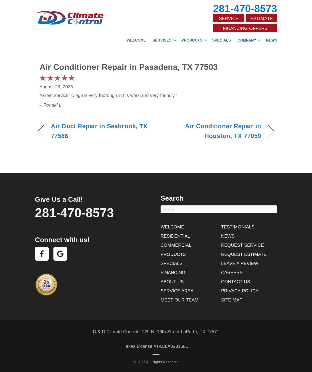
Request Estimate (244, 254)
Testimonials (237, 226)
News (271, 40)
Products (191, 40)
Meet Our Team (179, 299)
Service (228, 18)
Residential (175, 235)
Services (162, 40)
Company (247, 40)
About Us (172, 281)
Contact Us (235, 281)
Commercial (176, 245)
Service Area (177, 290)
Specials (221, 40)
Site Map (231, 299)
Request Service (242, 245)
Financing (173, 272)
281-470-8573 (245, 8)
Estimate (261, 18)
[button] (175, 40)
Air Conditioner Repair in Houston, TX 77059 (212, 131)
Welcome (136, 40)
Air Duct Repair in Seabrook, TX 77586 (99, 131)
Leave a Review (239, 263)
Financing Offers (245, 28)
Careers (232, 272)
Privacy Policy (240, 290)
